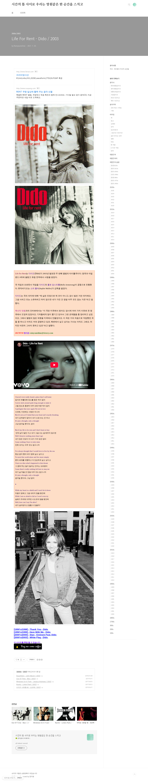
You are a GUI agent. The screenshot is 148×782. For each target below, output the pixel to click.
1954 (112, 432)
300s (111, 625)
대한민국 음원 (114, 162)
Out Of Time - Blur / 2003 (26, 679)
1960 (112, 410)
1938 (112, 488)
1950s (112, 413)
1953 (112, 435)
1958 (112, 420)
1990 (112, 308)
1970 (112, 376)
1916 (112, 562)
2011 (112, 236)
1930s (112, 481)
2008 (112, 249)
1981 (112, 339)
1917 (112, 559)
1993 (112, 299)
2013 (112, 230)
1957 (112, 423)
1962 (112, 404)
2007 (112, 252)
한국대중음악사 (116, 86)
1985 (112, 327)
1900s (112, 584)
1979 (112, 349)
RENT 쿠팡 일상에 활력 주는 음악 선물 (34, 91)
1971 (112, 373)
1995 (112, 293)
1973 (112, 367)
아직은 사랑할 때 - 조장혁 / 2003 (28, 687)
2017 (112, 218)
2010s (112, 209)
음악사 (112, 82)
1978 (112, 352)
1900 (112, 614)
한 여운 (113, 145)
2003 (25, 672)
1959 (112, 417)
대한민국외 (113, 158)
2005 (112, 258)
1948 (112, 454)
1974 (112, 364)
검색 (129, 4)
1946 (112, 460)
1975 (112, 361)
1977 (112, 355)
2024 (112, 193)
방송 (112, 142)
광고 (112, 121)
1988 (112, 318)
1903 (112, 605)
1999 (112, 281)
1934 (112, 500)
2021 (112, 202)
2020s (112, 187)
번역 (112, 151)
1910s (112, 550)
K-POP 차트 (115, 148)
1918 (112, 556)
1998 (112, 284)
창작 (112, 127)
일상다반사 (114, 130)
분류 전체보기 (114, 78)
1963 (112, 401)
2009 (112, 246)
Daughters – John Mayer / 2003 (28, 676)
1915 (112, 565)
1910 (112, 580)
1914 (112, 568)
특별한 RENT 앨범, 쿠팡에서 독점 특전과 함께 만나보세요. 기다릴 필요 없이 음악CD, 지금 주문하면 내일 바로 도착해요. (53, 96)
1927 (112, 525)
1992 (112, 302)
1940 (112, 478)
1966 (112, 392)
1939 (112, 485)
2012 (112, 233)
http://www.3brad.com (25, 72)
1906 (112, 596)
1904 (112, 602)
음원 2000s (114, 171)
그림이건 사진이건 (116, 133)
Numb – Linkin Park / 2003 (26, 684)
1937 (112, 491)
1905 (112, 599)
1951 (112, 441)
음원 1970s (114, 180)
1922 (112, 540)
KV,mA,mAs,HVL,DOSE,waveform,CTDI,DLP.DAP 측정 (39, 78)
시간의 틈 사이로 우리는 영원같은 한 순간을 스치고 (47, 4)
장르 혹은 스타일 (116, 108)
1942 (112, 472)
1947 (112, 457)
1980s (112, 311)
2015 (112, 224)
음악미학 (113, 104)
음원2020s (114, 165)
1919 (112, 553)
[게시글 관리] (23, 659)
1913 (112, 571)
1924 (112, 534)
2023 (112, 196)
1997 (112, 287)
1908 (112, 590)
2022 (112, 199)
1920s (112, 515)
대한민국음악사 (116, 92)
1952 (112, 438)
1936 (112, 494)
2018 (112, 215)
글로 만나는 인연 (116, 136)
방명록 (22, 12)
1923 (112, 537)
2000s (19, 672)
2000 (112, 273)
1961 (112, 407)
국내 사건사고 (115, 98)
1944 (112, 466)
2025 (112, 190)
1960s (112, 379)
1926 (112, 528)
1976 (112, 358)
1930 (112, 512)
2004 (112, 261)
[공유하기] (21, 659)
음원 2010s (114, 168)
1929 (112, 519)
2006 (112, 255)
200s (111, 629)
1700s (112, 621)
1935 (112, 497)
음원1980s (114, 177)
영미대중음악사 (116, 89)
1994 (112, 296)
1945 (112, 463)
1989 (112, 315)
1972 (112, 370)
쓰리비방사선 (22, 75)
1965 (112, 395)
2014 (112, 227)
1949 (112, 451)
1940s (112, 447)
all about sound (21, 743)
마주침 (112, 114)
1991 (112, 305)
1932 (112, 506)
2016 (112, 221)
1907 (112, 593)
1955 (112, 429)
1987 (112, 321)
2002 (112, 267)
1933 (112, 503)
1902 (112, 608)
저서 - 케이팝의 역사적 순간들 (119, 69)
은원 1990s (114, 174)
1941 (112, 475)
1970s (112, 345)
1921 (112, 543)
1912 (112, 574)
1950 (112, 444)
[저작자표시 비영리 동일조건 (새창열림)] (39, 660)
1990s (112, 277)
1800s (112, 618)
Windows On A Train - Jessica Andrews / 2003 (33, 682)
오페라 (113, 124)
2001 (112, 270)
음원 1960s (114, 183)
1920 (112, 546)
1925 (112, 531)
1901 (112, 611)
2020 (112, 205)
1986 (112, 324)
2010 (112, 239)
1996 (112, 290)
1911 (112, 577)
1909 (112, 587)
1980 (112, 342)
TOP (134, 774)
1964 (112, 398)
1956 (112, 426)
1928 (112, 522)
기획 (112, 111)
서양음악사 (114, 95)
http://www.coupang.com (26, 88)
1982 (112, 336)
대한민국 (113, 154)
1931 (112, 509)
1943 (112, 469)
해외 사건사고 (115, 101)
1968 (112, 386)
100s (111, 633)
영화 (112, 139)
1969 (112, 383)
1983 (112, 333)
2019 (112, 212)
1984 (112, 330)
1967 (112, 389)
